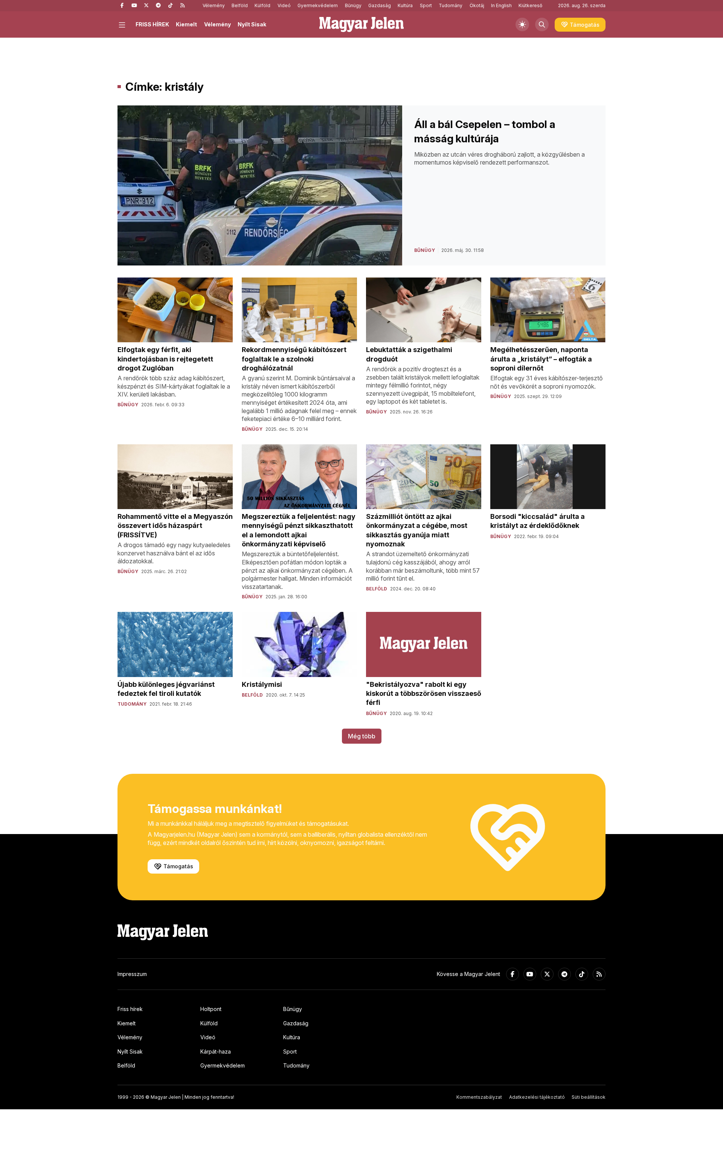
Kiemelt (186, 24)
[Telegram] (158, 5)
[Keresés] (542, 24)
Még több (361, 736)
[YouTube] (134, 5)
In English (501, 5)
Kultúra (405, 5)
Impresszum (132, 974)
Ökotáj (477, 5)
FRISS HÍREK (152, 24)
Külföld (262, 5)
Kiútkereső (530, 5)
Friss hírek (130, 1009)
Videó (284, 5)
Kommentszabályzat (479, 1097)
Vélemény (214, 5)
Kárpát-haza (215, 1051)
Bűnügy (353, 5)
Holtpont (210, 1009)
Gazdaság (379, 5)
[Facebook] (122, 5)
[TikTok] (170, 5)
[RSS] (182, 5)
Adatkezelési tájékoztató (537, 1097)
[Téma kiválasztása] (522, 24)
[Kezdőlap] (361, 24)
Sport (426, 5)
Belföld (240, 5)
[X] (146, 5)
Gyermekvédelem (317, 5)
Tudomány (450, 5)
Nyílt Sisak (252, 24)
